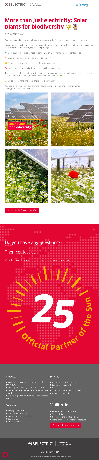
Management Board (16, 411)
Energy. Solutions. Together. (20, 416)
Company (11, 405)
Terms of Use (58, 414)
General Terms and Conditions (65, 417)
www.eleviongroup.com (50, 452)
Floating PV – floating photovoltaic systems (27, 388)
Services (54, 377)
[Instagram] (51, 405)
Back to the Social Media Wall (23, 210)
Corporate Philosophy (17, 413)
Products (11, 377)
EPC (54, 388)
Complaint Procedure (76, 420)
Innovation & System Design (64, 382)
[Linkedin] (66, 405)
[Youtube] (57, 405)
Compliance (13, 419)
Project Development (61, 385)
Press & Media (14, 422)
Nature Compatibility (61, 393)
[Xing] (62, 405)
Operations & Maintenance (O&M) (66, 391)
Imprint (73, 411)
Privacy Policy (58, 411)
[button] (92, 5)
